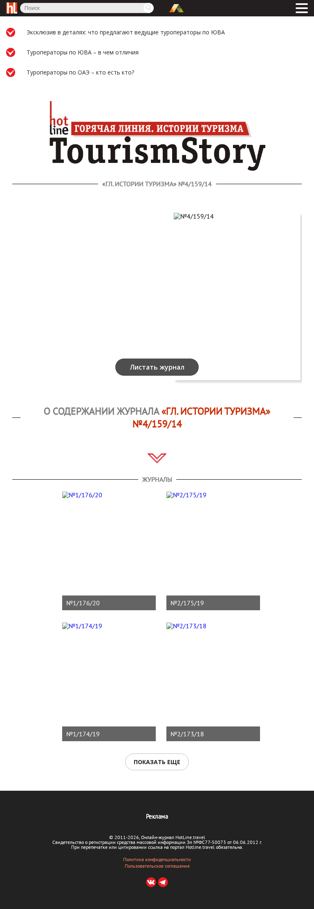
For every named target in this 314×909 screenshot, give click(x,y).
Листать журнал (157, 367)
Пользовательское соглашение (157, 866)
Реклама (157, 816)
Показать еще (157, 762)
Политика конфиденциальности (157, 859)
